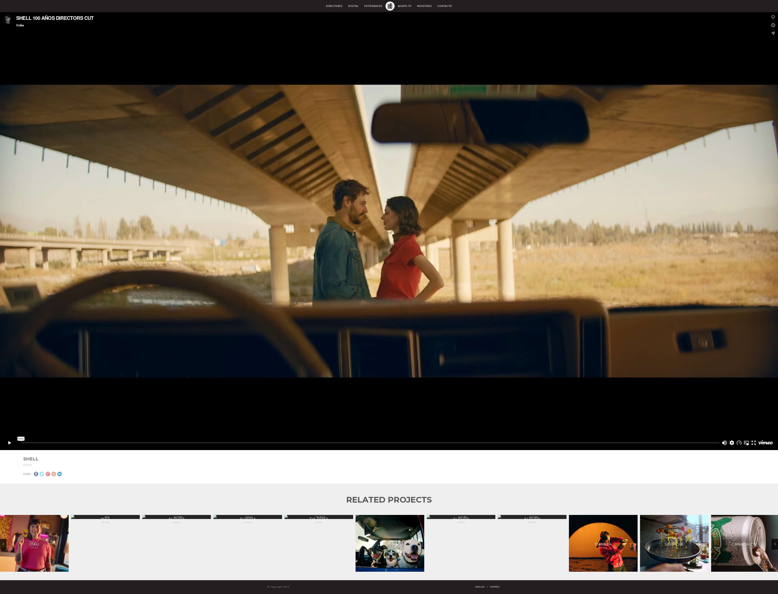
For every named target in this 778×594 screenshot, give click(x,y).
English (480, 587)
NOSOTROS (424, 6)
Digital (353, 6)
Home (390, 6)
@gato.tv (404, 6)
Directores (334, 6)
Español (495, 587)
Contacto (444, 6)
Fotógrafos (373, 6)
